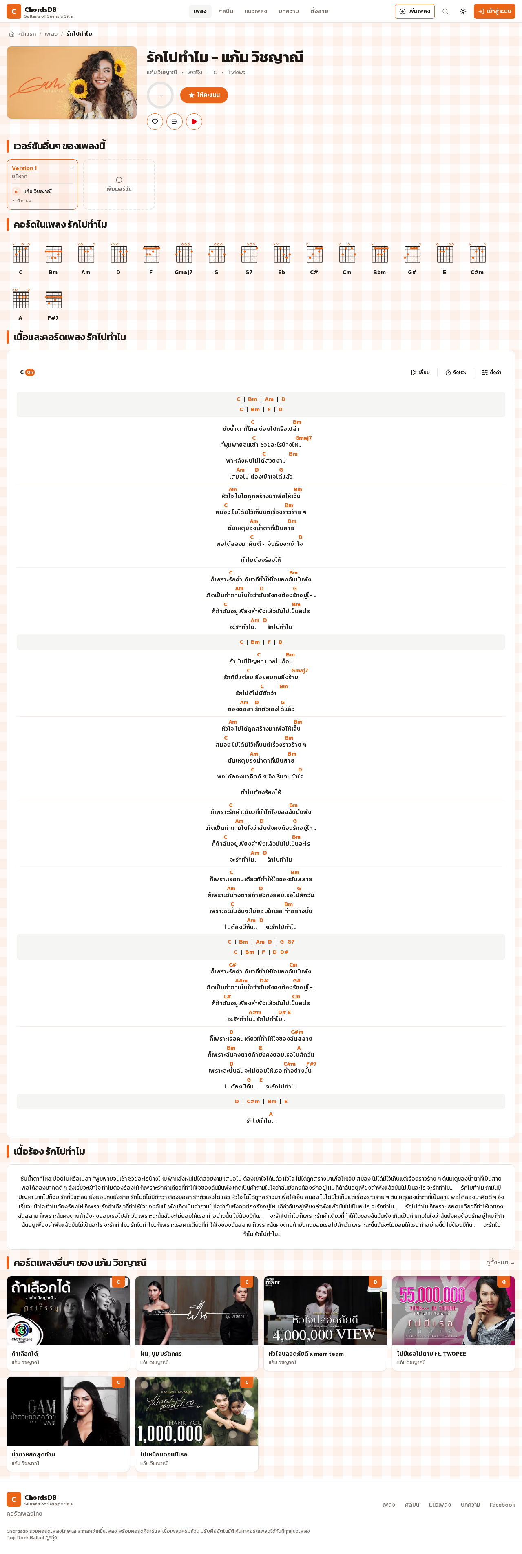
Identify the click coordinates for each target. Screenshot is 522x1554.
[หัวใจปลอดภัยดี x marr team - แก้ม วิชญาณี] (325, 1323)
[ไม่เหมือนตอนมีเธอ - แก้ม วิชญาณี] (196, 1424)
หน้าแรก (26, 34)
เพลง (200, 11)
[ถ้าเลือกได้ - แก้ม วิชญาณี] (68, 1323)
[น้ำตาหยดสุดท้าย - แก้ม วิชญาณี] (68, 1424)
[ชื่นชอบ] (155, 121)
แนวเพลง (256, 11)
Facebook (502, 1505)
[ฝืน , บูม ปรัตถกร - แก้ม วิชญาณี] (196, 1323)
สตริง (195, 73)
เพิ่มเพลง (419, 11)
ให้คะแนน (208, 95)
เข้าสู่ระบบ (499, 11)
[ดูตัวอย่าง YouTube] (194, 121)
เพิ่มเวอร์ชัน (119, 189)
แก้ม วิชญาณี (162, 73)
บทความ (289, 11)
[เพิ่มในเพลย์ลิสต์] (174, 121)
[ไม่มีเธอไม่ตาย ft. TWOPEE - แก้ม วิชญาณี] (453, 1323)
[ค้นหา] (445, 11)
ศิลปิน (225, 11)
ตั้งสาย (319, 11)
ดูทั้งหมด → (500, 1263)
